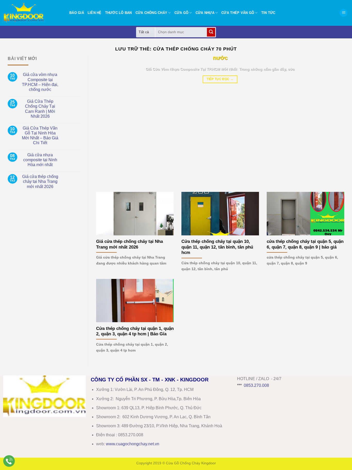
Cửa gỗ (181, 13)
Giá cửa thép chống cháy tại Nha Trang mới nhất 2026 (40, 181)
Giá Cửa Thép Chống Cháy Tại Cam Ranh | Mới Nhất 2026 (40, 108)
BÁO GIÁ (76, 13)
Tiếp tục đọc (220, 79)
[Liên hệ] (9, 461)
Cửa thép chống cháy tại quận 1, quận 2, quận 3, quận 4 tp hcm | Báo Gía (135, 331)
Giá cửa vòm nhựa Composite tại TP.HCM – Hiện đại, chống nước (40, 82)
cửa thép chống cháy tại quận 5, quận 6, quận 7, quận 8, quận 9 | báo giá (305, 244)
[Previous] (107, 120)
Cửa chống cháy (151, 13)
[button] (343, 13)
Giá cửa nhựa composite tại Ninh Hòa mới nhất (40, 160)
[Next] (333, 120)
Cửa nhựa (205, 13)
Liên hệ (95, 13)
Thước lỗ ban (118, 13)
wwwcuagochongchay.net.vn (132, 444)
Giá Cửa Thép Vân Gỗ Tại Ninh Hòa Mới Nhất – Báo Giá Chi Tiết (40, 135)
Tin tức (268, 13)
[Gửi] (211, 32)
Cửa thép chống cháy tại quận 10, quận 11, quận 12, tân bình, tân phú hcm (217, 247)
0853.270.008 (256, 385)
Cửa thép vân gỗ (237, 13)
